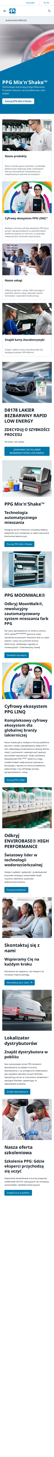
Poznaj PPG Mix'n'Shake (18, 101)
